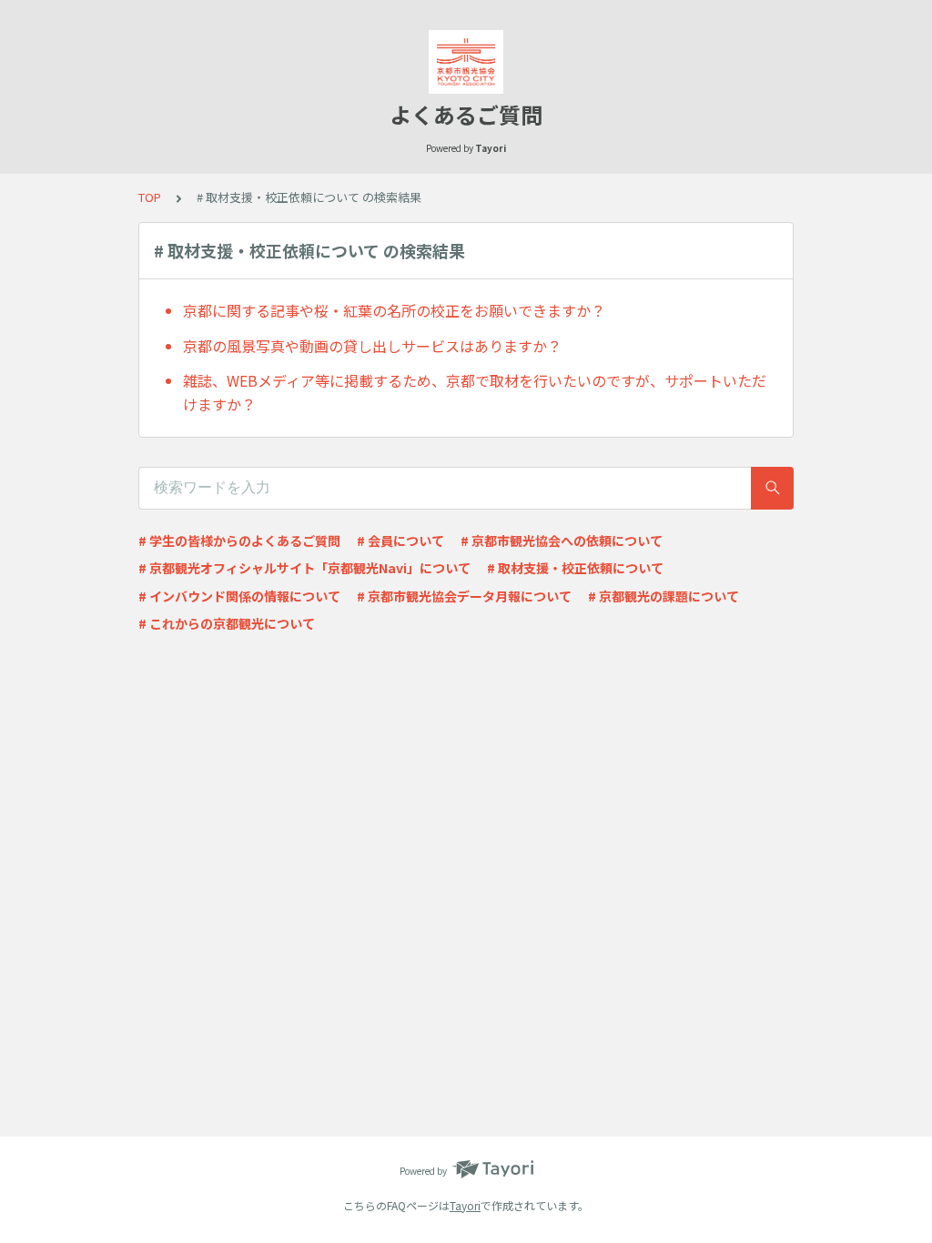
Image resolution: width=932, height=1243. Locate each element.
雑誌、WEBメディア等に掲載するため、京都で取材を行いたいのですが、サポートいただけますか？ (474, 392)
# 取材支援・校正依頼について (575, 568)
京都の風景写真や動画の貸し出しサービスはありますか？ (372, 346)
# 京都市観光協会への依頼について (562, 540)
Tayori (465, 1205)
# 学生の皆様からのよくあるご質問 (239, 540)
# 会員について (400, 540)
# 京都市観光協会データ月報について (464, 596)
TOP (149, 197)
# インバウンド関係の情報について (239, 596)
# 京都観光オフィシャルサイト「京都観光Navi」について (304, 568)
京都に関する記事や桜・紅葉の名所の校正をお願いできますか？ (394, 310)
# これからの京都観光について (226, 623)
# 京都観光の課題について (663, 596)
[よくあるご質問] (466, 62)
